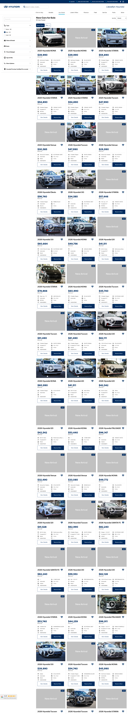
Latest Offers (74, 12)
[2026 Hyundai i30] (81, 557)
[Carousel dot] (47, 46)
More (122, 12)
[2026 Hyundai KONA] (81, 274)
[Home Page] (12, 7)
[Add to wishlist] (61, 50)
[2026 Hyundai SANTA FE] (50, 557)
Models (51, 12)
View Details (43, 70)
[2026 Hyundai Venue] (112, 132)
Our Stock (62, 12)
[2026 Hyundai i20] (112, 226)
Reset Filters (40, 25)
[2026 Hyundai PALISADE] (112, 415)
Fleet (95, 12)
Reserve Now (57, 70)
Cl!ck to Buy (39, 12)
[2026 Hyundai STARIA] (112, 179)
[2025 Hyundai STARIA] (112, 38)
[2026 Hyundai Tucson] (112, 274)
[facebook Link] (120, 2)
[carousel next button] (63, 38)
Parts (113, 12)
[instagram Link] (123, 2)
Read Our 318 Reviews (10, 698)
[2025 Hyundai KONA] (50, 38)
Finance (86, 12)
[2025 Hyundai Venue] (50, 132)
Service (104, 12)
